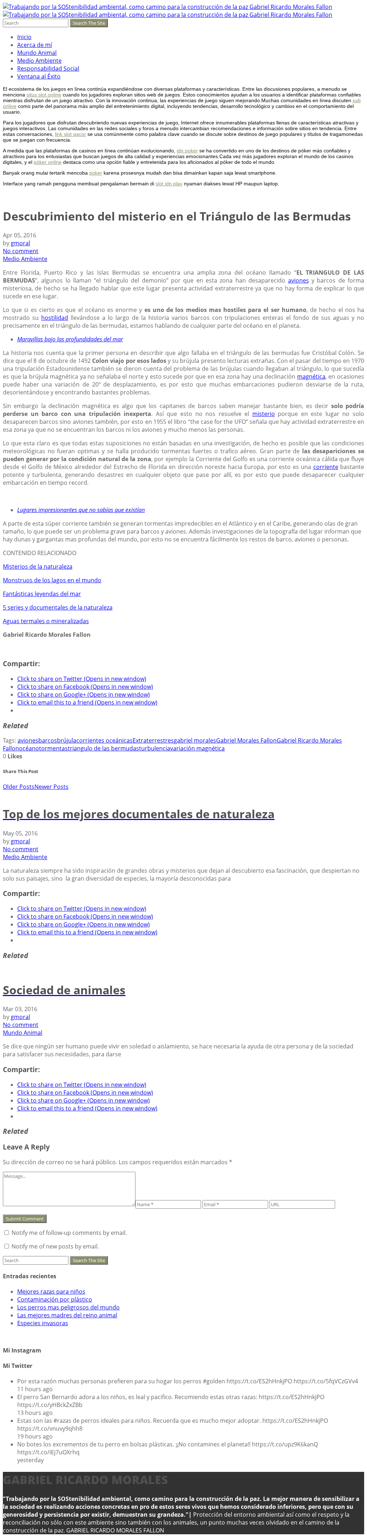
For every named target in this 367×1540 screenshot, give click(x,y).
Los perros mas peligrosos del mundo (68, 1307)
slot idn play (169, 183)
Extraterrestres (153, 740)
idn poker (187, 150)
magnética (311, 376)
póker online (48, 162)
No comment (20, 251)
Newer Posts (51, 787)
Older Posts (18, 787)
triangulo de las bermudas (103, 748)
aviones (298, 280)
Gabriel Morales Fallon (246, 740)
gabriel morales (195, 740)
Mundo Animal (37, 53)
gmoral (20, 243)
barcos (47, 740)
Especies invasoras (42, 1323)
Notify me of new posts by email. (55, 1246)
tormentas (53, 748)
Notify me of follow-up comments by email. (69, 1233)
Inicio (24, 37)
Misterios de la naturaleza (37, 566)
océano (29, 748)
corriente (325, 467)
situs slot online (44, 95)
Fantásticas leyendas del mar (42, 594)
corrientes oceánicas (104, 740)
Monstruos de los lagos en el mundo (52, 580)
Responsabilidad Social (48, 68)
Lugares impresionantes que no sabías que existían (81, 510)
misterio (263, 414)
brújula (66, 740)
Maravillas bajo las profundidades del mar (70, 339)
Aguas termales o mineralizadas (46, 621)
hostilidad (54, 318)
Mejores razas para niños (51, 1291)
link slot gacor (70, 134)
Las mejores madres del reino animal (67, 1315)
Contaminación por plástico (54, 1299)
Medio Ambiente (39, 61)
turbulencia (154, 748)
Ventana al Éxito (39, 76)
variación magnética (197, 748)
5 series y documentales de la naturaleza (58, 607)
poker (95, 173)
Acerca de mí (34, 45)
